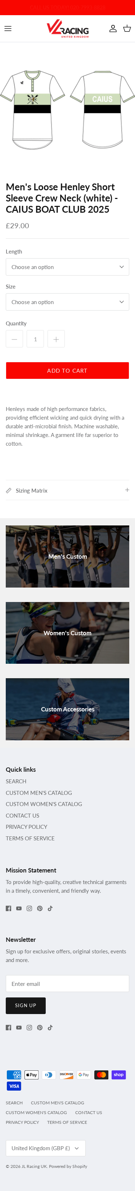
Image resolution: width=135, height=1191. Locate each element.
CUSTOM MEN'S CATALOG (39, 792)
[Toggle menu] (8, 28)
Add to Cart (67, 370)
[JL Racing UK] (67, 28)
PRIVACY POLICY (26, 826)
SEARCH (16, 781)
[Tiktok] (50, 908)
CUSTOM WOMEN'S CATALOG (44, 804)
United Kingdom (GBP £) (41, 1148)
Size (10, 286)
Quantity (16, 323)
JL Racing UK (34, 1166)
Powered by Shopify (68, 1166)
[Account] (111, 28)
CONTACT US (22, 815)
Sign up (25, 1005)
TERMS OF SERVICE (30, 838)
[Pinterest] (39, 908)
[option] (67, 110)
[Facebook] (8, 908)
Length (14, 251)
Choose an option (33, 267)
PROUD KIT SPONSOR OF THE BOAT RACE (67, 9)
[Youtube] (19, 908)
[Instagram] (29, 908)
